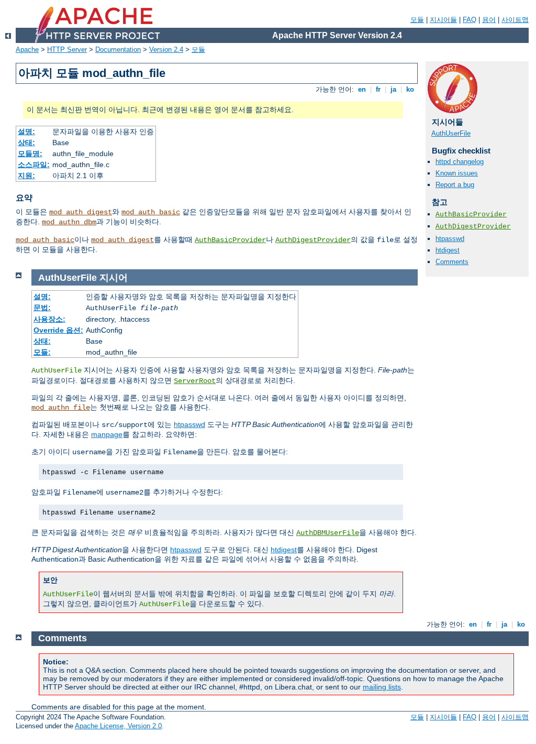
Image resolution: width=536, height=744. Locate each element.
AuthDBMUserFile (327, 533)
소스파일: (34, 164)
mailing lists (382, 687)
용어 (489, 20)
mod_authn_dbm (69, 222)
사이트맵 (515, 20)
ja (393, 89)
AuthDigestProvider (313, 240)
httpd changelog (460, 162)
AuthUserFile (451, 133)
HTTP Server (67, 49)
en (362, 89)
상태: (26, 142)
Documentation (118, 49)
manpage (106, 434)
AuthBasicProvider (230, 240)
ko (410, 89)
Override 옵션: (58, 330)
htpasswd (450, 239)
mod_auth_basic (150, 212)
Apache (27, 49)
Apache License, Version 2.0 (118, 726)
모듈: (42, 352)
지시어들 (443, 20)
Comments (452, 262)
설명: (26, 131)
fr (378, 89)
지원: (26, 175)
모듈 (417, 20)
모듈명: (30, 153)
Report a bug (455, 185)
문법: (42, 307)
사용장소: (49, 319)
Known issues (457, 173)
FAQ (469, 20)
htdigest (448, 250)
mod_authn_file (60, 407)
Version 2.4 (166, 49)
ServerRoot (195, 381)
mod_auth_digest (80, 212)
